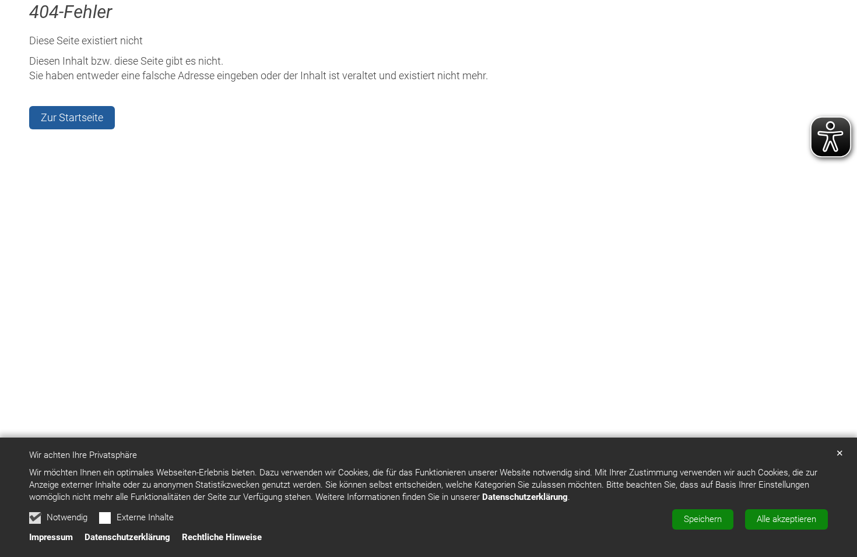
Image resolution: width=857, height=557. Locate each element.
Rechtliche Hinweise (222, 537)
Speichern (703, 519)
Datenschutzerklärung (525, 497)
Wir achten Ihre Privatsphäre (83, 455)
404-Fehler (70, 12)
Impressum (51, 537)
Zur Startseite (72, 117)
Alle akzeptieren (786, 519)
